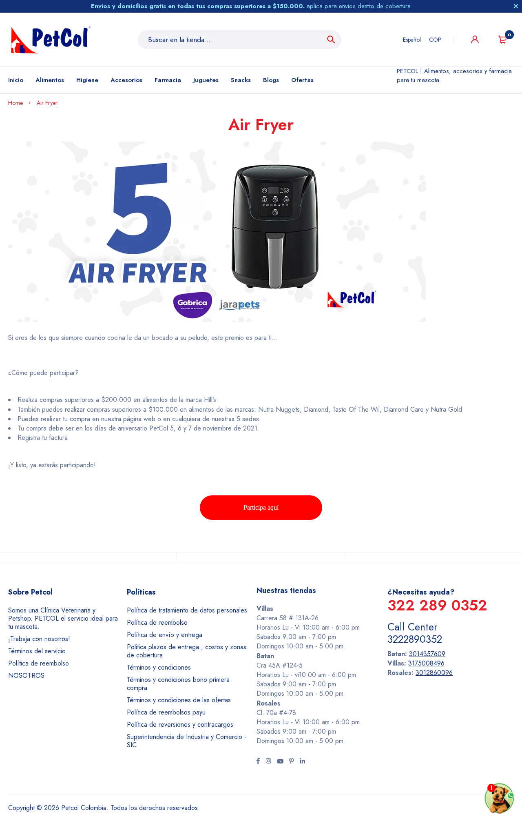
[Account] (475, 39)
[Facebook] (258, 762)
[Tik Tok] (291, 762)
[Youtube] (280, 762)
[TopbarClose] (516, 6)
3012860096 (434, 672)
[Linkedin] (302, 762)
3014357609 (427, 654)
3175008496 (426, 663)
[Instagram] (268, 762)
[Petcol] (51, 39)
